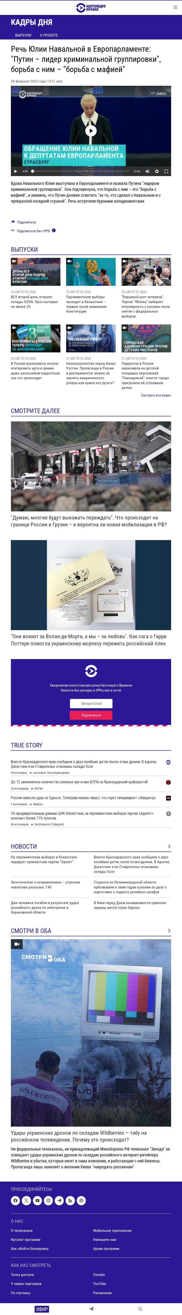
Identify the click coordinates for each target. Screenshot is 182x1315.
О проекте (49, 35)
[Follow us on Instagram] (48, 1200)
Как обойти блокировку (30, 1248)
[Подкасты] (81, 1200)
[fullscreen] (166, 171)
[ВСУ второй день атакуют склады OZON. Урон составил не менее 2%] (35, 272)
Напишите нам (104, 1239)
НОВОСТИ (24, 846)
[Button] (23, 223)
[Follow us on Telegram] (59, 1200)
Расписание (102, 1292)
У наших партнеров (26, 1283)
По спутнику (20, 1292)
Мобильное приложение (112, 1230)
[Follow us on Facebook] (15, 1200)
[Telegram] (91, 1309)
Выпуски (23, 35)
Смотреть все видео (156, 395)
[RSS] (70, 1200)
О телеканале (22, 1230)
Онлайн (99, 1274)
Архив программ (106, 1248)
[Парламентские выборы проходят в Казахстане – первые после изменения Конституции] (91, 272)
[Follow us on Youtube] (37, 1200)
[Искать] (140, 1309)
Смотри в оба (31, 931)
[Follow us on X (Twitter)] (26, 1200)
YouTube (99, 1283)
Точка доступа (22, 1274)
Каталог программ (25, 1239)
